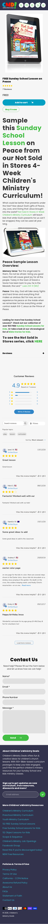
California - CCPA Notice (15, 878)
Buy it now (11, 109)
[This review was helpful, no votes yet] (38, 476)
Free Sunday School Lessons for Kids (21, 828)
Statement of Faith (12, 895)
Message (8, 707)
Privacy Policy (10, 869)
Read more (26, 585)
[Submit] (42, 794)
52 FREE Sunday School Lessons (19, 823)
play (5, 434)
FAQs (5, 891)
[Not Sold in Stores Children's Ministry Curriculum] (24, 256)
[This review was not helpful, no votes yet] (43, 476)
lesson (12, 434)
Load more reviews (24, 643)
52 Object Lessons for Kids (16, 832)
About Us (7, 887)
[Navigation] (43, 5)
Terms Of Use (10, 873)
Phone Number (10, 697)
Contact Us (8, 900)
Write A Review (24, 412)
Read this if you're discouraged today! (22, 849)
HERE (38, 341)
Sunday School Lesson (22, 135)
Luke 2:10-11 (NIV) (30, 286)
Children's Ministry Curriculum (18, 810)
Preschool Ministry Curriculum (18, 815)
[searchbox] (13, 423)
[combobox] (36, 440)
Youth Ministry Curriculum (16, 819)
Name (6, 676)
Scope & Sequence (12, 836)
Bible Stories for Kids (19, 331)
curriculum (22, 434)
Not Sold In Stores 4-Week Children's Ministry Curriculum (23, 213)
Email (6, 686)
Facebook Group (11, 845)
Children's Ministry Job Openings (19, 841)
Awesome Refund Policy (15, 882)
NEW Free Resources (13, 854)
